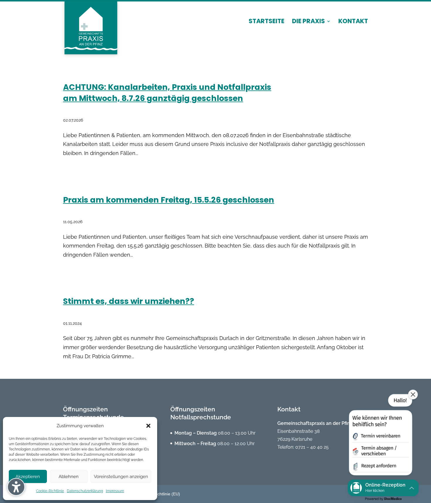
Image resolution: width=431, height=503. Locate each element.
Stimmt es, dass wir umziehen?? (128, 301)
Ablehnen (69, 476)
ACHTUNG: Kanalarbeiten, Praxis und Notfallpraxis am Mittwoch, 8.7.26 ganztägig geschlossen (167, 93)
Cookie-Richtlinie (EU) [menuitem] (159, 494)
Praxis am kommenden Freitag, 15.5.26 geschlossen (168, 199)
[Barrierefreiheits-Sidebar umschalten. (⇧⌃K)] (16, 487)
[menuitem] (266, 26)
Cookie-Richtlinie (50, 491)
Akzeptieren (28, 476)
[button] (148, 426)
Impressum (115, 491)
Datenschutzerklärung (85, 491)
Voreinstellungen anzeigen (121, 476)
